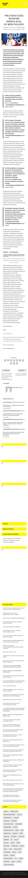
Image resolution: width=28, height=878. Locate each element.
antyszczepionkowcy (9, 814)
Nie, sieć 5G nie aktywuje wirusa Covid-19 (12, 780)
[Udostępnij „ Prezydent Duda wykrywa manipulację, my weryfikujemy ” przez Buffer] (23, 360)
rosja (5, 849)
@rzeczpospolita (9, 179)
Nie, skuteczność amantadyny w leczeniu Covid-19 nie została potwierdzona (12, 800)
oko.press (14, 836)
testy (19, 852)
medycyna (6, 836)
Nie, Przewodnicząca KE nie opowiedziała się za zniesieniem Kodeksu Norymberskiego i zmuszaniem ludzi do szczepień (13, 790)
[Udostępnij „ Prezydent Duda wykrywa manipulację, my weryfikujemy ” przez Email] (14, 363)
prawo (18, 842)
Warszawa (6, 861)
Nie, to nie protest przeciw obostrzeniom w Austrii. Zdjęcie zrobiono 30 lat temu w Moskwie (13, 424)
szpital (14, 852)
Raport (22, 846)
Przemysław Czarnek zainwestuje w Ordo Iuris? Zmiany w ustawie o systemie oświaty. (14, 608)
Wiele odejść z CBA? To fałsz (9, 652)
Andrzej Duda (14, 811)
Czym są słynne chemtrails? (9, 685)
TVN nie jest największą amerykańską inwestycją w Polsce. (11, 720)
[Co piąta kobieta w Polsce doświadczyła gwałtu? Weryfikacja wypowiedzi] (14, 411)
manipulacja (7, 833)
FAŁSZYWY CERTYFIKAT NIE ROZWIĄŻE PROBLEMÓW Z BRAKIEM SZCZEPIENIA (12, 666)
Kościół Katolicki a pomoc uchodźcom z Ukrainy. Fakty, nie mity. (12, 631)
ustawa (21, 858)
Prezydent (6, 846)
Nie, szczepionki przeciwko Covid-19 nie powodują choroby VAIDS (11, 704)
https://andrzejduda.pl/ (8, 344)
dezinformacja (8, 817)
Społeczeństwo (16, 29)
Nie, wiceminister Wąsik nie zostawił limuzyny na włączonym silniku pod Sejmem (13, 745)
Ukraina (12, 855)
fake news (6, 821)
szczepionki (7, 852)
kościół (15, 827)
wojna (13, 861)
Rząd (10, 849)
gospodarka (18, 824)
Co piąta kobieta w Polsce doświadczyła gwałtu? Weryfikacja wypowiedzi (13, 414)
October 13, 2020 (9, 106)
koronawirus (7, 827)
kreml (17, 830)
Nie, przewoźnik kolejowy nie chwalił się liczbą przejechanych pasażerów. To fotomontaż (13, 681)
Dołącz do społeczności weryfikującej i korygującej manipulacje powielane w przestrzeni (12, 540)
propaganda (14, 846)
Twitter (6, 855)
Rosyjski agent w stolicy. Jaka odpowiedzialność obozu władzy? (11, 613)
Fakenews (14, 821)
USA (16, 858)
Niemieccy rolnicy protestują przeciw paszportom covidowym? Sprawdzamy (12, 725)
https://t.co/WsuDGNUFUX (11, 103)
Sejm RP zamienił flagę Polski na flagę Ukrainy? (14, 618)
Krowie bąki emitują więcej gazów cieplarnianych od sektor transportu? (11, 795)
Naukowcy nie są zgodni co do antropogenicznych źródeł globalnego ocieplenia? (13, 647)
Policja (16, 839)
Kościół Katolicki (8, 830)
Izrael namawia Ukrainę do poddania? (11, 626)
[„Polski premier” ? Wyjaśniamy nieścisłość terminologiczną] (14, 402)
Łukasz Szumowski (9, 864)
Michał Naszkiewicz (13, 27)
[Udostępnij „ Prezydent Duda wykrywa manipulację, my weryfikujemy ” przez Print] (17, 363)
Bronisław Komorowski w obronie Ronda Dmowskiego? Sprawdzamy (12, 770)
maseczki (15, 833)
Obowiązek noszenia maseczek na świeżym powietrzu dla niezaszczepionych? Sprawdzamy (13, 434)
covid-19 (19, 814)
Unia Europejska (8, 858)
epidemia (16, 817)
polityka (6, 842)
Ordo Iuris (21, 836)
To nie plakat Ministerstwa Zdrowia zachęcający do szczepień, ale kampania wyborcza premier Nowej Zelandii (14, 710)
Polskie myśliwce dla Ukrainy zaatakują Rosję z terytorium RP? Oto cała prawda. (13, 641)
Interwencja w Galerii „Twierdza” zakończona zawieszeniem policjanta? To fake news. (13, 750)
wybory (19, 861)
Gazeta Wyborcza (8, 824)
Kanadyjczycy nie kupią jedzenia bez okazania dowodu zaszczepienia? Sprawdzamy (13, 695)
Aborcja (6, 811)
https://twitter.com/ (8, 333)
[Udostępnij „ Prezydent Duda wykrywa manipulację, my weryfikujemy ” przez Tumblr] (14, 360)
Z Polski (23, 29)
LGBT (22, 830)
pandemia (6, 839)
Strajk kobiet (17, 849)
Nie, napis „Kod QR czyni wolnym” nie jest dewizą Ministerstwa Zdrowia (12, 735)
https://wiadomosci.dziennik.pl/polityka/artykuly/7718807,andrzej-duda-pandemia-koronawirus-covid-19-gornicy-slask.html (14, 260)
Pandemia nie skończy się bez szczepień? (12, 699)
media (21, 833)
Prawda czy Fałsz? (7, 29)
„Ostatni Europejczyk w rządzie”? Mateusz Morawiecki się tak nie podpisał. (12, 765)
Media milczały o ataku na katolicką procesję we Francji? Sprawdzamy (13, 784)
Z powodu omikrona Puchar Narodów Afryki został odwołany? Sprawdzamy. (13, 730)
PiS (11, 839)
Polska (12, 842)
